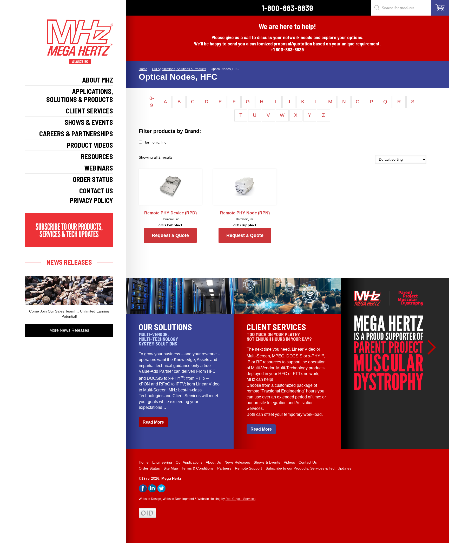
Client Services (89, 111)
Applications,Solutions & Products (79, 95)
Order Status (93, 179)
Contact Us (96, 191)
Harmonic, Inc (154, 142)
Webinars (98, 168)
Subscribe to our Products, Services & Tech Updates (308, 468)
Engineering (162, 462)
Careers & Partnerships (76, 134)
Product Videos (90, 145)
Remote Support (248, 468)
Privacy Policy (91, 200)
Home (144, 462)
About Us (213, 462)
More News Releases (69, 330)
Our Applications (189, 462)
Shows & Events (89, 122)
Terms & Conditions (198, 468)
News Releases (237, 462)
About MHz (97, 80)
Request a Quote (170, 235)
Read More (153, 422)
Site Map (170, 468)
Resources (97, 156)
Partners (224, 468)
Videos (289, 462)
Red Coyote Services (240, 499)
